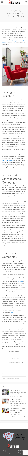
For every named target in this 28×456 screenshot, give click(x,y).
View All (13, 416)
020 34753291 (21, 451)
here (12, 312)
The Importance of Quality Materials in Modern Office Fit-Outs (18, 410)
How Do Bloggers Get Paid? (13, 362)
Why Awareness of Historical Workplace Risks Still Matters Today (18, 392)
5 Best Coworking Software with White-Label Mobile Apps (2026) (18, 401)
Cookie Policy (17, 452)
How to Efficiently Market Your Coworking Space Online (14, 358)
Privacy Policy (9, 452)
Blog (20, 11)
